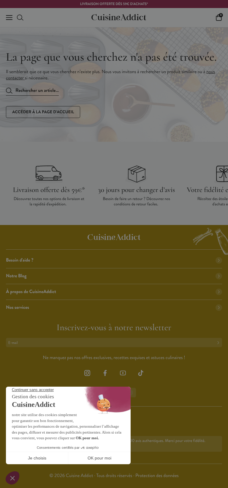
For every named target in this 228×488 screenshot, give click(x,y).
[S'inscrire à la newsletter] (219, 342)
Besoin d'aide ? (19, 260)
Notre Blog (16, 276)
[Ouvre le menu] (9, 17)
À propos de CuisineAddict (31, 291)
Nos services (17, 307)
